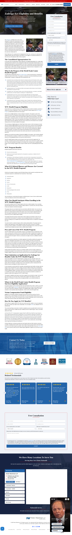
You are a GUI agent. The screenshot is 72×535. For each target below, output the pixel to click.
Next (67, 392)
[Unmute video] (52, 499)
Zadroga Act (8, 39)
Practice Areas (21, 4)
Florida (7, 498)
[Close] (71, 1)
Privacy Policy (49, 529)
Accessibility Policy (11, 529)
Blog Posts (38, 4)
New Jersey (8, 502)
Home (16, 4)
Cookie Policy (19, 529)
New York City (9, 470)
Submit (56, 64)
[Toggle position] (66, 499)
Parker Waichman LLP (9, 10)
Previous (4, 392)
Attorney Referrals (34, 529)
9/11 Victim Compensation (18, 10)
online (32, 304)
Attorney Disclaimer (26, 529)
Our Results (43, 4)
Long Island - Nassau (10, 485)
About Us (28, 4)
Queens (7, 492)
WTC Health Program (23, 74)
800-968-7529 (67, 4)
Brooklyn (8, 495)
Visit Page (18, 481)
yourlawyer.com (31, 440)
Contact (47, 4)
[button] (52, 4)
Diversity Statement (42, 529)
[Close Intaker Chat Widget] (68, 499)
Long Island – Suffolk (10, 488)
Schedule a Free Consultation (14, 26)
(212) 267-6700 (11, 478)
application (16, 287)
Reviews (33, 4)
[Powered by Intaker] (62, 532)
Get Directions (9, 481)
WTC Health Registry (21, 162)
